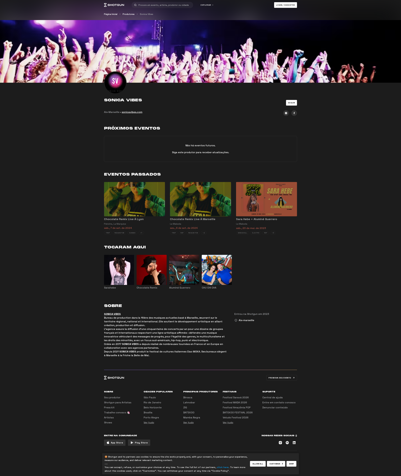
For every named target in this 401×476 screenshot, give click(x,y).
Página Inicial (110, 14)
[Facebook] (294, 113)
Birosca (187, 397)
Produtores (129, 14)
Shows (108, 422)
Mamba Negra (191, 417)
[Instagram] (286, 113)
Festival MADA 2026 (235, 402)
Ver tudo (149, 422)
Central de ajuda (272, 397)
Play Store (141, 442)
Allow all (258, 464)
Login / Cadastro (285, 5)
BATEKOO (188, 412)
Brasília (148, 412)
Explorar (206, 5)
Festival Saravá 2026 (236, 397)
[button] (291, 103)
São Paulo (150, 397)
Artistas (109, 417)
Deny (291, 464)
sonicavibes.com (132, 112)
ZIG (185, 407)
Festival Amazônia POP (237, 407)
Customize (274, 464)
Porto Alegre (151, 417)
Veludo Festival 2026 (235, 417)
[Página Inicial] (114, 5)
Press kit (109, 407)
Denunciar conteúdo (275, 407)
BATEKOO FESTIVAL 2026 (238, 412)
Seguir (291, 102)
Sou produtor (112, 397)
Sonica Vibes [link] (146, 14)
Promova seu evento (279, 378)
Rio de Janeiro (152, 402)
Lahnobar (189, 402)
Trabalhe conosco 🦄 (117, 412)
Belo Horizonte (153, 407)
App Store (117, 442)
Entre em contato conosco (279, 402)
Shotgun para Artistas (117, 402)
